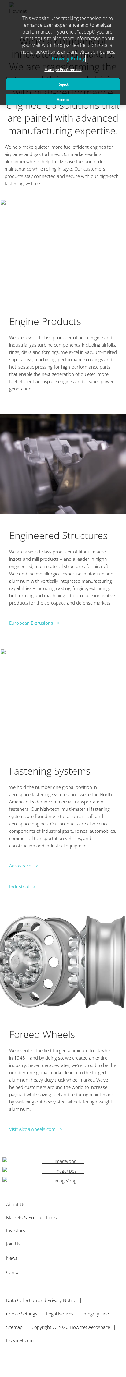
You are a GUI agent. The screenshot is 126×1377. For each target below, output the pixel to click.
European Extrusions (31, 623)
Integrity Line (95, 1314)
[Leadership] (63, 1170)
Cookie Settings (21, 1314)
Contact (14, 1272)
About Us (15, 1204)
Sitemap (14, 1327)
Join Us (13, 1244)
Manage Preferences (62, 69)
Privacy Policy (68, 58)
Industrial (19, 887)
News (11, 1258)
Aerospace (20, 866)
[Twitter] (8, 1358)
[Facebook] (21, 1358)
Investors (15, 1231)
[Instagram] (48, 1358)
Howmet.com (20, 1340)
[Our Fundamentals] (63, 1180)
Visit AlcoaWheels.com (32, 1129)
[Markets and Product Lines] (63, 1161)
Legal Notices (59, 1314)
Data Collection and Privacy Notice (41, 1300)
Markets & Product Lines (31, 1217)
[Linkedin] (34, 1358)
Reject (63, 84)
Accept (63, 99)
